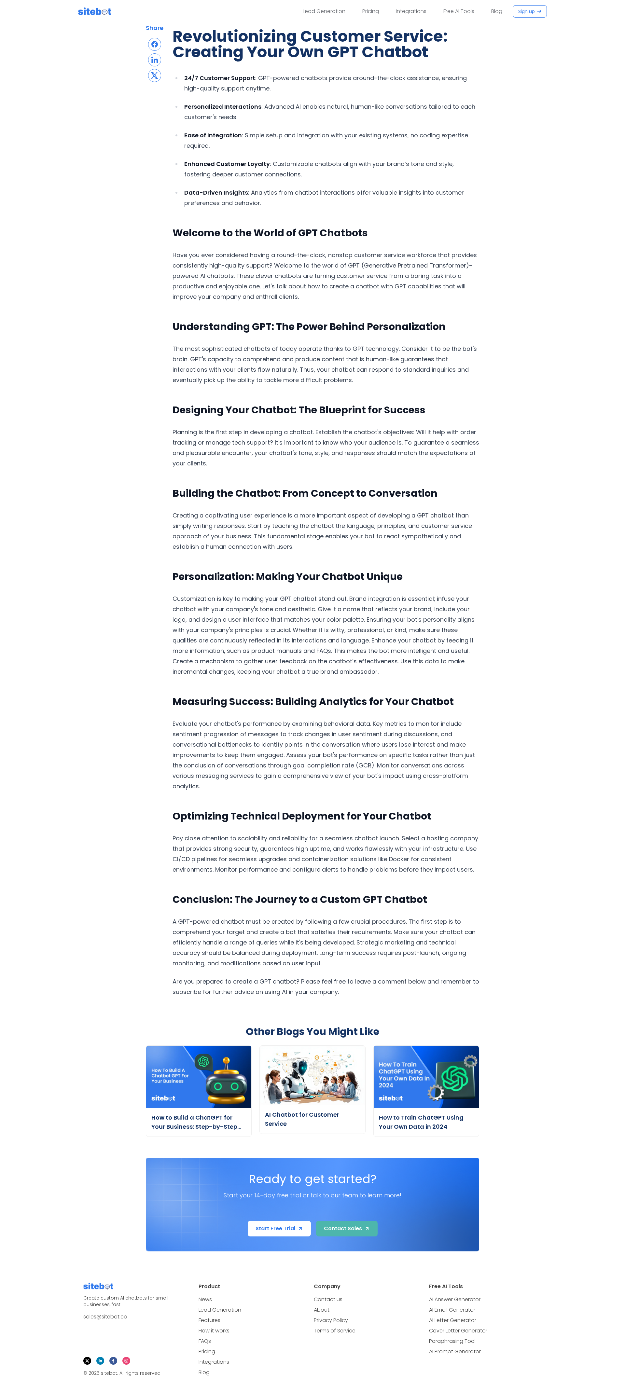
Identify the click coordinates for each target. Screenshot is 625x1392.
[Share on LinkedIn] (154, 59)
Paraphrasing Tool (452, 1341)
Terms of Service (334, 1330)
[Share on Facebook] (154, 44)
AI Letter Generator (452, 1320)
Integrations (411, 11)
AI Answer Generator (454, 1299)
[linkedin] (100, 1361)
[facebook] (113, 1361)
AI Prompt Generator (455, 1351)
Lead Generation (324, 11)
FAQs (205, 1341)
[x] (87, 1361)
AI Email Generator (452, 1310)
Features (209, 1320)
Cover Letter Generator (458, 1330)
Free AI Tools (458, 11)
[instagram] (126, 1361)
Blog (496, 11)
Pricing (370, 11)
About (321, 1310)
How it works (214, 1330)
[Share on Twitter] (154, 75)
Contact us (328, 1299)
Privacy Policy (331, 1320)
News (205, 1299)
